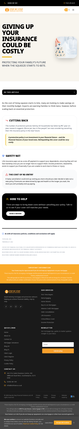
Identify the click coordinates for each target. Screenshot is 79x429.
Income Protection (47, 322)
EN (66, 10)
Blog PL (6, 350)
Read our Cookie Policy (30, 424)
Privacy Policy (8, 360)
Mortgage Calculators (11, 343)
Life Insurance (46, 315)
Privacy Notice (53, 396)
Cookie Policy (8, 364)
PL (69, 10)
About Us (7, 336)
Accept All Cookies (62, 422)
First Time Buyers (47, 294)
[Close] (74, 423)
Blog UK (6, 346)
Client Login (8, 353)
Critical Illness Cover (48, 319)
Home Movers (46, 301)
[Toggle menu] (73, 9)
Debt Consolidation (47, 312)
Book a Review (15, 214)
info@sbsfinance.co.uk (14, 385)
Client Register (9, 357)
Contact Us (8, 339)
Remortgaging (46, 298)
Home (6, 332)
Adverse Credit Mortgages (50, 308)
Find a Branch (70, 3)
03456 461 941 (12, 3)
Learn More (49, 422)
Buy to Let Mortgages (48, 305)
